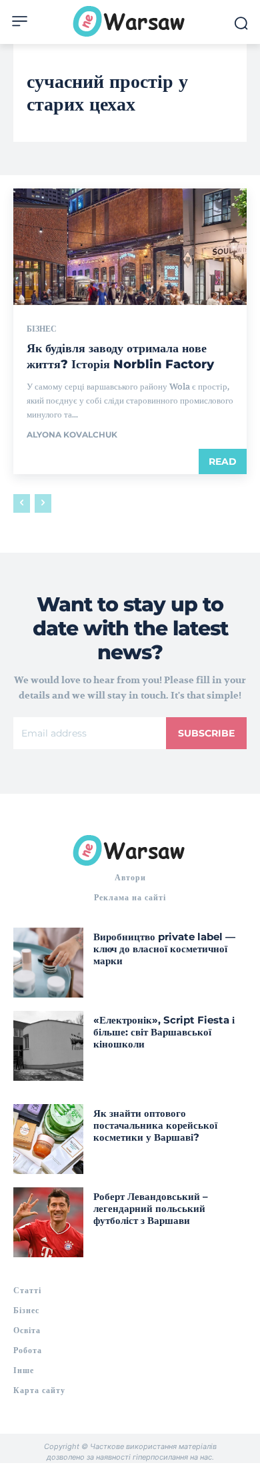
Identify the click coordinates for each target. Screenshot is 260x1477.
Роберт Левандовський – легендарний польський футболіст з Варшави (150, 1208)
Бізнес (42, 329)
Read (223, 461)
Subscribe (206, 733)
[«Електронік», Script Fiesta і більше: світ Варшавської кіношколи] (48, 1046)
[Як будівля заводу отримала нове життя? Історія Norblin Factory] (130, 246)
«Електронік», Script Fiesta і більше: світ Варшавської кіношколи (164, 1032)
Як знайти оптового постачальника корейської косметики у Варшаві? (155, 1125)
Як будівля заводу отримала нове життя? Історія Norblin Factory (122, 356)
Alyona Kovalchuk (72, 435)
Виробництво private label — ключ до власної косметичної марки (164, 948)
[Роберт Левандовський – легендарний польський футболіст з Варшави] (48, 1222)
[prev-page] (21, 503)
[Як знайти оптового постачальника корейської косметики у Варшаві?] (48, 1139)
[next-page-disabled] (43, 503)
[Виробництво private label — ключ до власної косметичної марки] (48, 963)
